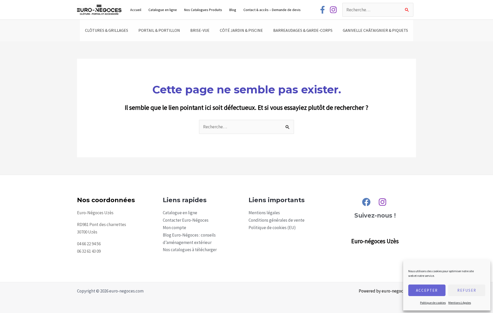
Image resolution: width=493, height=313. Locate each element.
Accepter (427, 290)
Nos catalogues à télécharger (190, 249)
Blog (232, 9)
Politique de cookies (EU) (272, 227)
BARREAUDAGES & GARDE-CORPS (303, 30)
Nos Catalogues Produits (203, 9)
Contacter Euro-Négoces (185, 220)
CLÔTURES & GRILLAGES (106, 30)
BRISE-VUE (200, 30)
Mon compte (174, 227)
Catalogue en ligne (162, 9)
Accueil (135, 9)
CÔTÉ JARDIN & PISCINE (241, 30)
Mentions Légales (459, 303)
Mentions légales (264, 213)
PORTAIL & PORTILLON (159, 30)
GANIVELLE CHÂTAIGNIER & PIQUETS (375, 30)
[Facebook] (322, 10)
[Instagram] (333, 10)
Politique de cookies (433, 303)
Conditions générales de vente (277, 220)
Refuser (466, 290)
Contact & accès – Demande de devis (272, 9)
